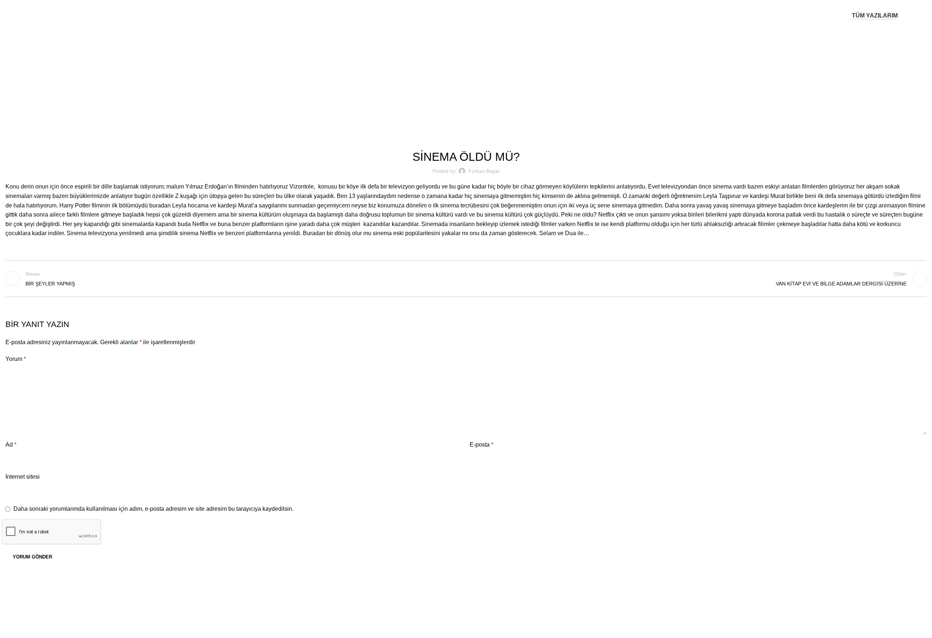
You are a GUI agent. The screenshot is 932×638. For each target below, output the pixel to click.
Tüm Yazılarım (875, 15)
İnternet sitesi (22, 477)
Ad (10, 444)
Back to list (466, 278)
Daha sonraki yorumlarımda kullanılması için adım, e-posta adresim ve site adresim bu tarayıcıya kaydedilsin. (153, 509)
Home (447, 77)
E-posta (481, 444)
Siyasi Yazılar (475, 77)
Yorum (15, 359)
